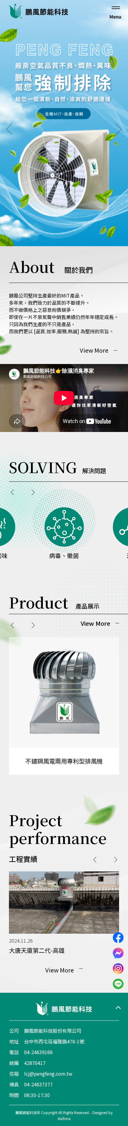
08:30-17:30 (37, 1095)
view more (94, 350)
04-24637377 (38, 1084)
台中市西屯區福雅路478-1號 (54, 1041)
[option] (64, 123)
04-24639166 (38, 1052)
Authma (64, 1118)
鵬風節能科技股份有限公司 (52, 1030)
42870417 (35, 1062)
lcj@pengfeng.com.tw (48, 1073)
